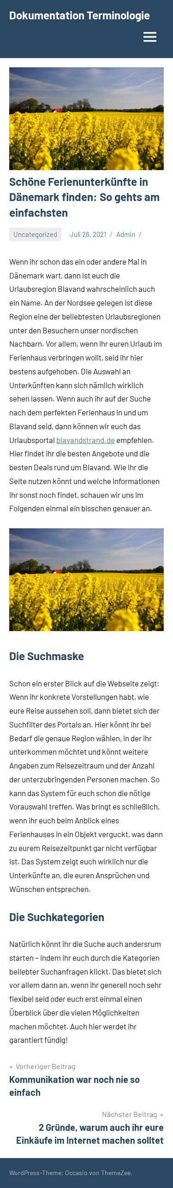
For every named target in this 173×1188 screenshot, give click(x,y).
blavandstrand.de (85, 439)
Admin (125, 234)
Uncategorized (35, 234)
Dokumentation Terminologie (79, 15)
